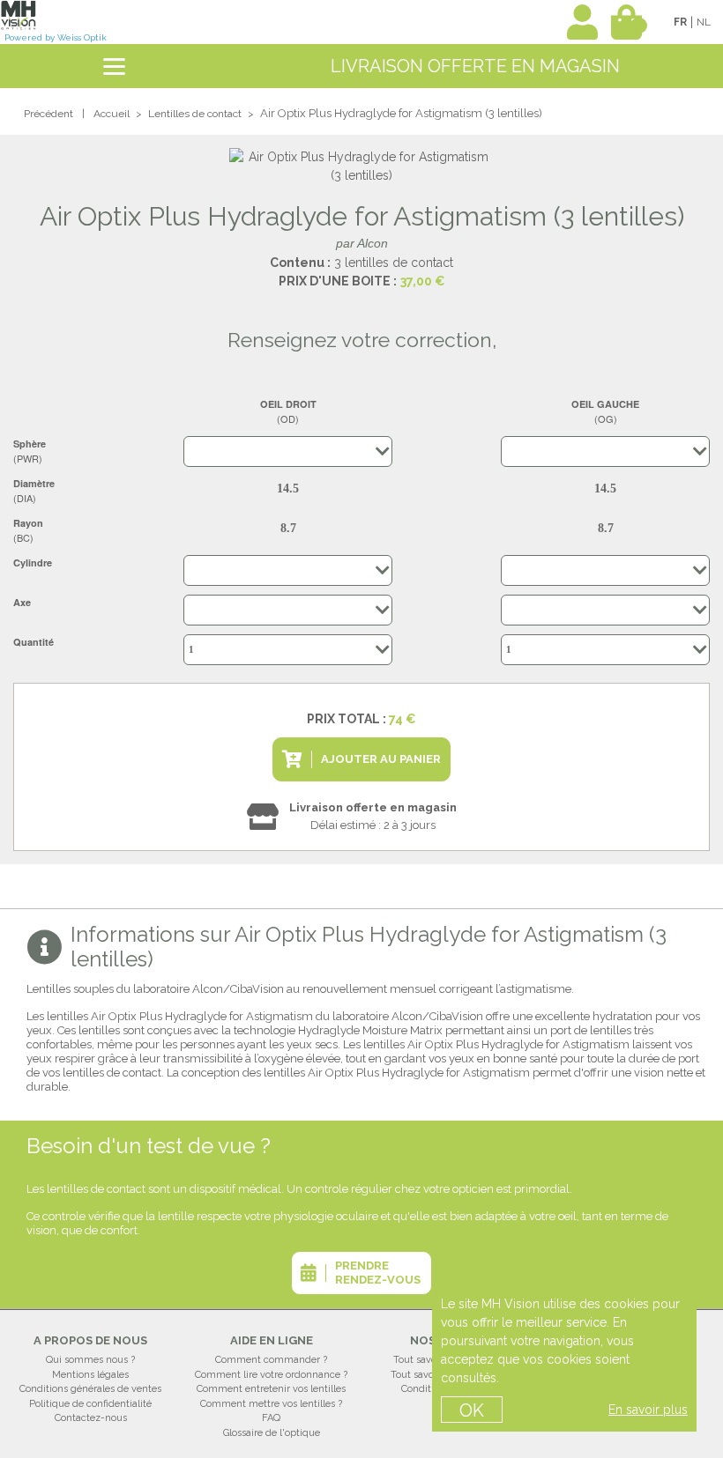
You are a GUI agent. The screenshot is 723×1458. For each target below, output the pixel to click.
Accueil (111, 113)
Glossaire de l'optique (271, 1433)
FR (680, 22)
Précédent (48, 113)
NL (704, 22)
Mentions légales (90, 1374)
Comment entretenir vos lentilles (271, 1389)
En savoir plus (648, 1409)
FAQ (271, 1418)
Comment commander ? (271, 1359)
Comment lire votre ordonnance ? (271, 1374)
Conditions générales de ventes (90, 1389)
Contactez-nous (91, 1418)
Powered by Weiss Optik (55, 37)
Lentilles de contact (195, 113)
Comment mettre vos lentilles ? (271, 1404)
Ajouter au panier (381, 759)
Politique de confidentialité (90, 1404)
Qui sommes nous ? (90, 1359)
